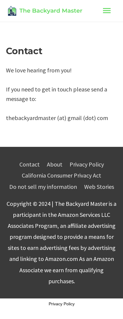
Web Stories (99, 186)
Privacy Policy (87, 164)
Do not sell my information (43, 186)
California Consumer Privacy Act (61, 175)
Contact (29, 164)
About (54, 164)
